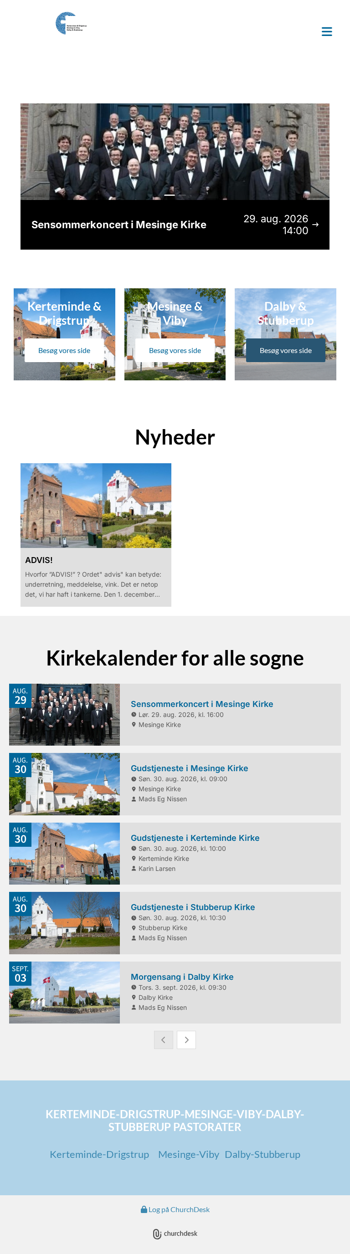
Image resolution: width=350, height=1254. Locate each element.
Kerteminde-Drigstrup (99, 1154)
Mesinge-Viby (189, 1154)
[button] (229, 32)
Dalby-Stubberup (262, 1154)
